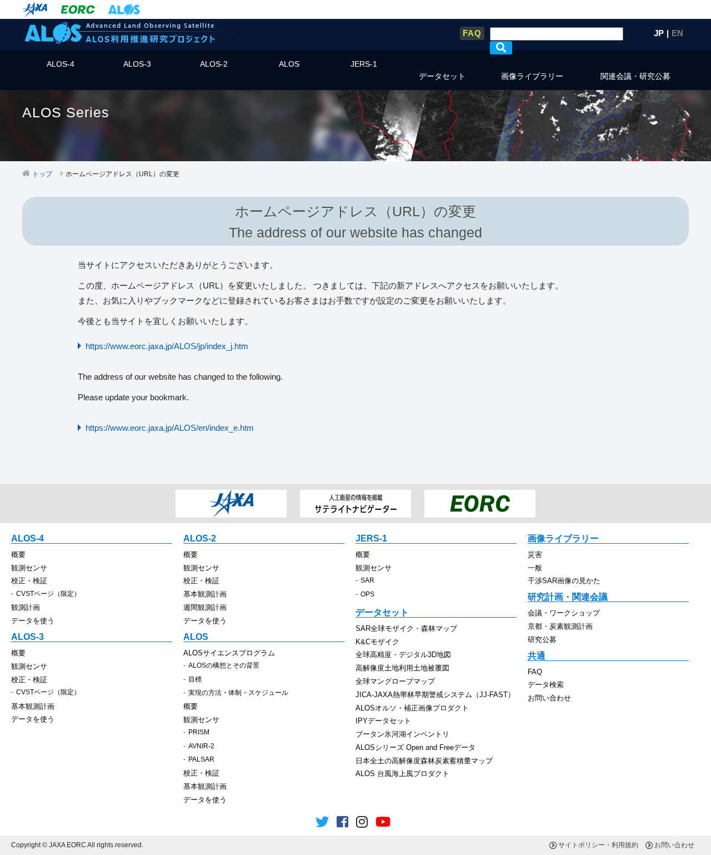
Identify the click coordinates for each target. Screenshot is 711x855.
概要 (18, 554)
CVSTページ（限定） (48, 594)
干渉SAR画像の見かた (564, 580)
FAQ (472, 33)
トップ (42, 174)
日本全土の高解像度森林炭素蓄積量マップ (424, 761)
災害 (535, 554)
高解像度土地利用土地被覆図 (402, 668)
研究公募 (542, 639)
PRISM (198, 732)
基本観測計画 (205, 594)
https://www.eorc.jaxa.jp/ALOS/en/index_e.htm (170, 428)
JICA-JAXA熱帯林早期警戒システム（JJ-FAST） (435, 694)
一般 (535, 568)
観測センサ (29, 568)
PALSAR (201, 759)
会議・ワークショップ (564, 613)
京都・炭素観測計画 (560, 626)
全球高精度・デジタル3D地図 (403, 654)
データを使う (32, 621)
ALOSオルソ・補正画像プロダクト (412, 708)
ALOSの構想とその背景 (223, 665)
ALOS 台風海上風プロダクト (402, 773)
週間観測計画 (205, 607)
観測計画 (25, 607)
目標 (195, 679)
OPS (367, 594)
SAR (367, 580)
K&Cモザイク (377, 642)
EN (677, 33)
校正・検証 (29, 580)
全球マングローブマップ (395, 681)
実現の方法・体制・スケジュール (238, 693)
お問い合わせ (549, 698)
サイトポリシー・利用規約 (598, 845)
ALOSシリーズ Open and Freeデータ (415, 747)
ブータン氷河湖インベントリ (402, 734)
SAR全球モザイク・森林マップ (406, 628)
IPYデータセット (383, 721)
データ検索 (546, 684)
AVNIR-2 (201, 746)
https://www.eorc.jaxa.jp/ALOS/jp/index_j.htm (167, 346)
